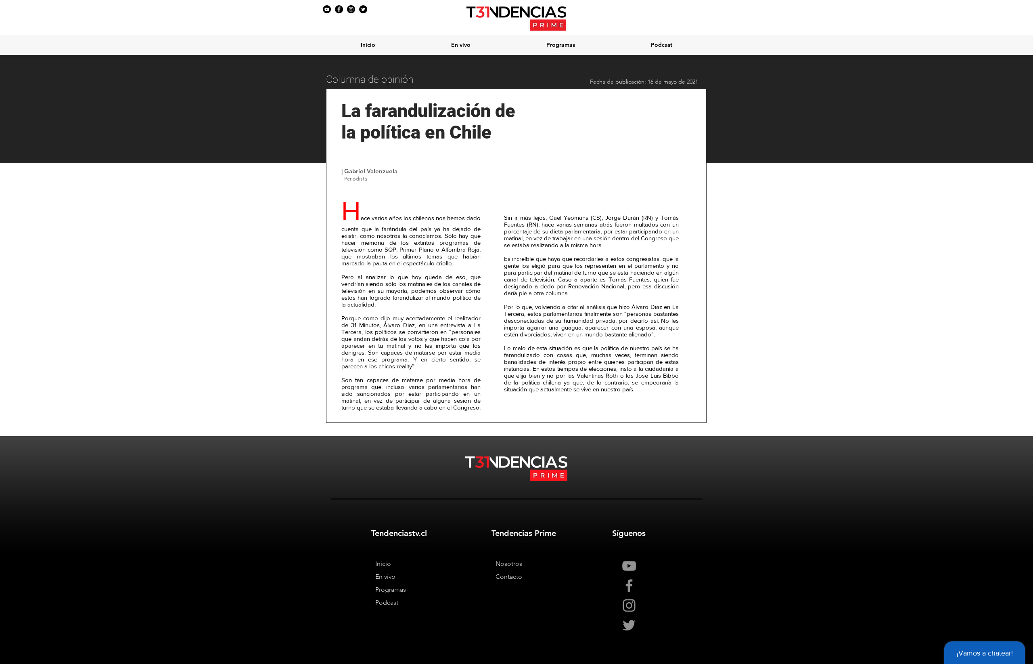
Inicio (383, 563)
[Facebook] (339, 9)
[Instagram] (351, 9)
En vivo (385, 576)
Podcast (386, 602)
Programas (390, 589)
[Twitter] (363, 9)
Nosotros (509, 563)
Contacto (509, 576)
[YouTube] (327, 9)
